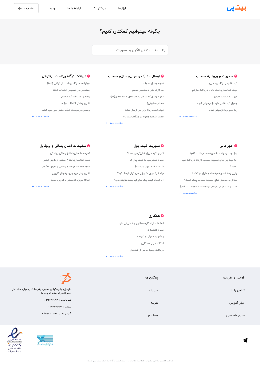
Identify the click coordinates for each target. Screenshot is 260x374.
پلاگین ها (151, 277)
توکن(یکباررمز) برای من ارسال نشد (144, 110)
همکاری (153, 315)
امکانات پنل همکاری (152, 243)
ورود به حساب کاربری (225, 96)
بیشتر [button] (101, 8)
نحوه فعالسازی (155, 229)
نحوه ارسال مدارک (154, 83)
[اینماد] (15, 340)
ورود (52, 8)
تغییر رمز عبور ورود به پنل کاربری (71, 173)
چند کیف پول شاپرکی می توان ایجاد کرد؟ (140, 173)
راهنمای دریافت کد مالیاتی (75, 96)
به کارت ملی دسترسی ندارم (148, 89)
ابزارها (122, 8)
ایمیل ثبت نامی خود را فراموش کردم (217, 103)
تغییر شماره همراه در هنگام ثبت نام (143, 116)
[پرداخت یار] (40, 340)
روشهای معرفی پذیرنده (150, 236)
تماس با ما (238, 290)
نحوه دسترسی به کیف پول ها (147, 159)
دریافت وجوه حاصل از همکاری (147, 249)
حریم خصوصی (235, 315)
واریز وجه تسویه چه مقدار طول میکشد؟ (214, 173)
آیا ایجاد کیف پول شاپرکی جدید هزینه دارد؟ (139, 179)
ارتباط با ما (74, 8)
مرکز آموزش (237, 302)
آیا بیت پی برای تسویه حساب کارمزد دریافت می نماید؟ (209, 163)
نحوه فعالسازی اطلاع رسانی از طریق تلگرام (66, 166)
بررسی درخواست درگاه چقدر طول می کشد (66, 110)
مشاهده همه (190, 116)
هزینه (154, 302)
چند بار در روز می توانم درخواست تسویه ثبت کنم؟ (208, 186)
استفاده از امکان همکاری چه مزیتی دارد (141, 223)
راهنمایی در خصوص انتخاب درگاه (71, 89)
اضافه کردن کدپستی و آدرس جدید (70, 179)
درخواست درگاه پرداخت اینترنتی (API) (68, 83)
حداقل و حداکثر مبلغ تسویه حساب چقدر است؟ (210, 179)
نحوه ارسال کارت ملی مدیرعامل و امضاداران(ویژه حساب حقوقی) (136, 100)
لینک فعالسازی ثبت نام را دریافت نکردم (214, 89)
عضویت (28, 8)
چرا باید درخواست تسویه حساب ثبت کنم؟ (213, 153)
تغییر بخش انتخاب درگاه (75, 103)
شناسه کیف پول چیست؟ (149, 166)
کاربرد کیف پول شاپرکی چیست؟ (145, 153)
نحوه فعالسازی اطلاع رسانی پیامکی (70, 153)
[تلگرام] (250, 340)
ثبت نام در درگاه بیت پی (223, 83)
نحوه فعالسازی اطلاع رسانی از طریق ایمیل (66, 159)
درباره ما (153, 290)
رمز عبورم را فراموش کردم (223, 110)
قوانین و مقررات (234, 277)
